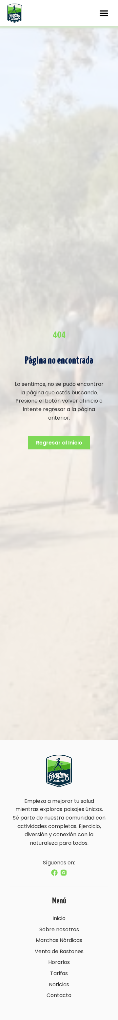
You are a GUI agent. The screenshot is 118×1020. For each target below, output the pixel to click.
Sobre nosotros (59, 929)
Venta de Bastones (59, 951)
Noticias (59, 984)
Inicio (59, 918)
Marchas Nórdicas (59, 940)
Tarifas (59, 973)
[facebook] (54, 872)
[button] (104, 13)
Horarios (59, 962)
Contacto (59, 995)
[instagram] (63, 872)
